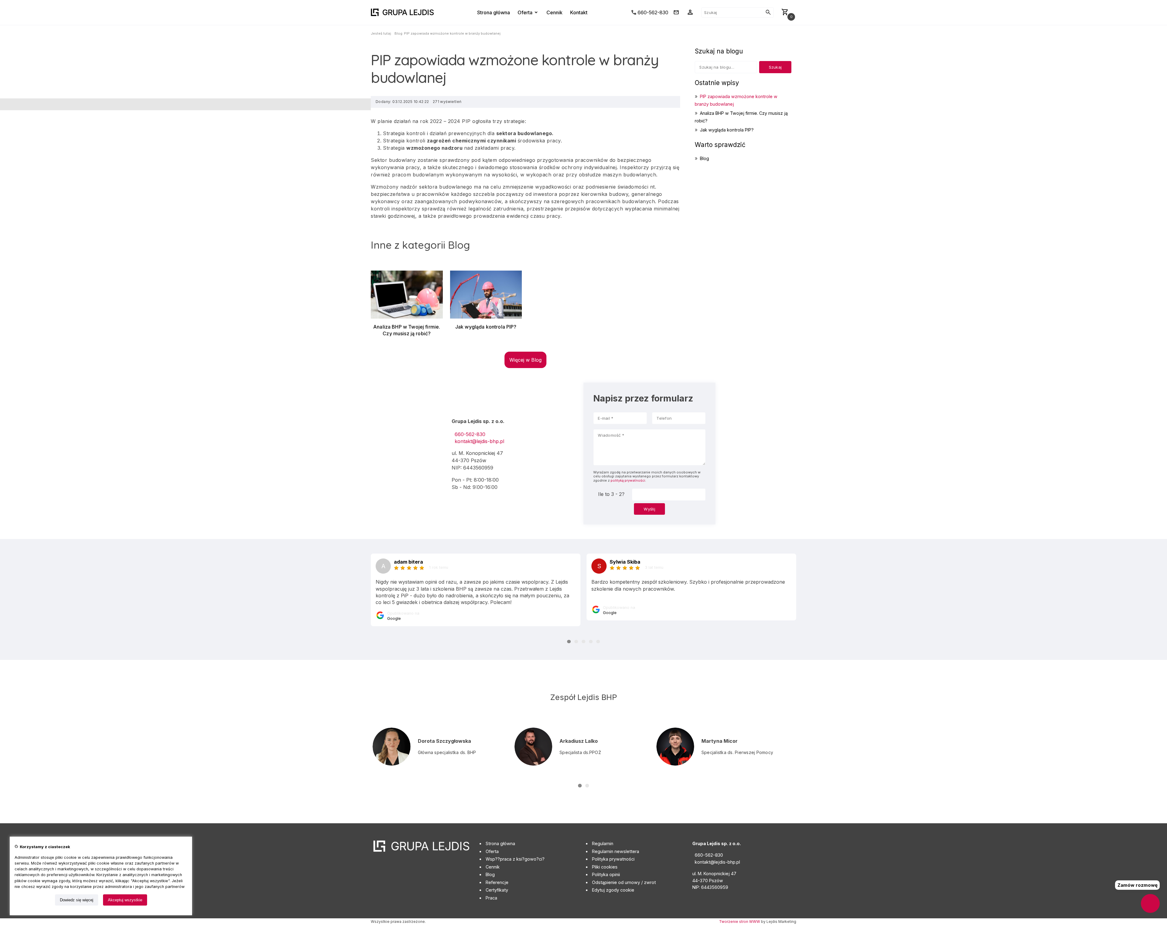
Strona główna (500, 843)
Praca (491, 897)
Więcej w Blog (525, 360)
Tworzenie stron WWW (739, 921)
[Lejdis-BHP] (402, 12)
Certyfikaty (497, 890)
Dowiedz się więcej (76, 900)
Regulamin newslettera (615, 851)
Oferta (492, 851)
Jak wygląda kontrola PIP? (727, 129)
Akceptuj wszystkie (125, 900)
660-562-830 (470, 434)
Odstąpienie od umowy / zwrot (624, 882)
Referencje (497, 882)
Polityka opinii (606, 874)
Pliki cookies (605, 866)
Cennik (493, 866)
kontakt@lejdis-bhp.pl (479, 441)
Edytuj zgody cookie (613, 890)
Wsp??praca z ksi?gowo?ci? (515, 859)
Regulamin (602, 843)
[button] (568, 641)
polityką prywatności (628, 480)
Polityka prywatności (613, 859)
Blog (398, 33)
